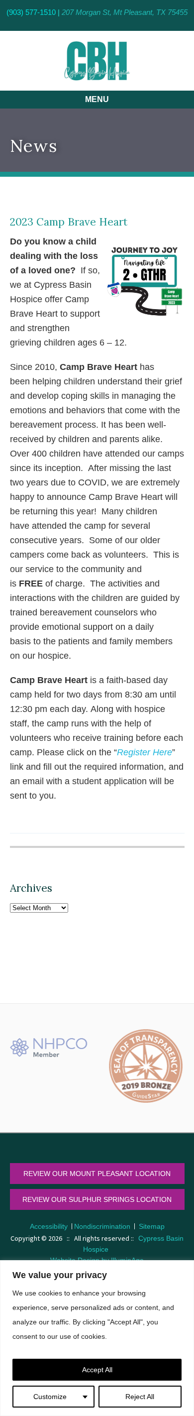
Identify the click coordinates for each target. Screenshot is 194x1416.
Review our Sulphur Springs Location (97, 1199)
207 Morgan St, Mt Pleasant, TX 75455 (125, 12)
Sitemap (152, 1226)
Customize (50, 1397)
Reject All (139, 1397)
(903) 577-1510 (31, 12)
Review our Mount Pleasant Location (97, 1174)
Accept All (97, 1370)
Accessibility (49, 1226)
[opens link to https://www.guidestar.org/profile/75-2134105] (145, 1066)
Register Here (144, 752)
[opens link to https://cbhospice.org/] (97, 61)
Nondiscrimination (102, 1226)
